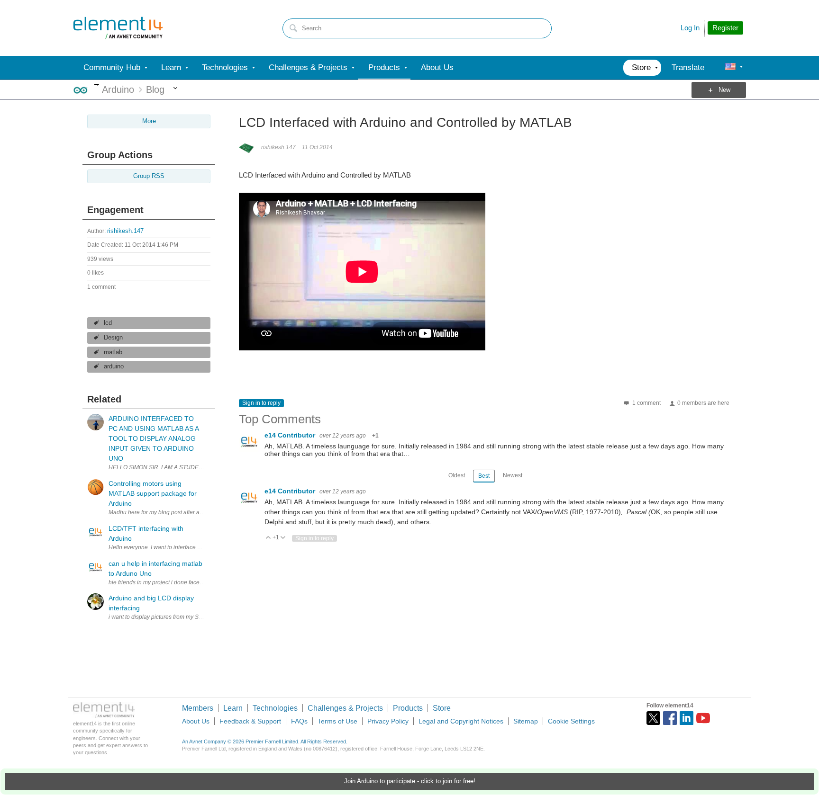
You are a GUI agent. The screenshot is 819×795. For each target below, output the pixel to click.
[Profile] (730, 68)
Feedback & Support (250, 721)
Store (442, 708)
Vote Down (283, 538)
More (96, 84)
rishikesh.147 (125, 231)
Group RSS (148, 176)
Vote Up (268, 538)
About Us (195, 721)
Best (484, 476)
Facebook (670, 718)
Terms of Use (337, 721)
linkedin (686, 718)
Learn (233, 708)
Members (197, 708)
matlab (113, 352)
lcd (108, 323)
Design (113, 337)
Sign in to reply (261, 403)
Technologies (275, 708)
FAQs (299, 721)
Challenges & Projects (345, 708)
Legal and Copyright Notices (461, 721)
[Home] (118, 28)
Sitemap (525, 721)
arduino (114, 366)
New (724, 90)
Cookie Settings (571, 721)
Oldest (456, 475)
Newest (512, 475)
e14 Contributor (290, 435)
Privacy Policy (388, 721)
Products (408, 708)
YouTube (703, 718)
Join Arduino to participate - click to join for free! (409, 781)
